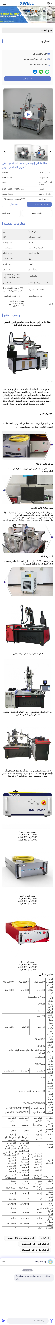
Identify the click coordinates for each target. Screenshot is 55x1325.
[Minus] (3, 1261)
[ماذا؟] (47, 71)
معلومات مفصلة (37, 213)
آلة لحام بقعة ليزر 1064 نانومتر (20, 1238)
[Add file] (51, 1321)
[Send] (4, 1321)
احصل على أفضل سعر (39, 204)
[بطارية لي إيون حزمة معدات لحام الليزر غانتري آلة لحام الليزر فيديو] (28, 114)
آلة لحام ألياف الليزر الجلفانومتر (35, 1244)
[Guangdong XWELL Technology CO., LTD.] (26, 3)
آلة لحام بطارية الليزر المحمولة (35, 1250)
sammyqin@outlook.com (35, 59)
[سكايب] (35, 71)
